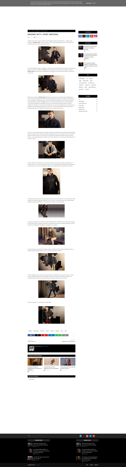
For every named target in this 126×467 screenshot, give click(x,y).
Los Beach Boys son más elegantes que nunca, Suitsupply (51, 367)
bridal (91, 80)
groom (86, 87)
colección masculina (83, 82)
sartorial (52, 330)
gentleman (81, 87)
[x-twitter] (84, 36)
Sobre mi (91, 464)
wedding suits (88, 109)
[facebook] (80, 36)
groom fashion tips (92, 87)
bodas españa (85, 80)
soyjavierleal (31, 37)
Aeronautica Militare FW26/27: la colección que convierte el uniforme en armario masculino (90, 56)
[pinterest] (91, 36)
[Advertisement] (63, 18)
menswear (42, 330)
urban (66, 330)
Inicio (30, 30)
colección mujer (91, 82)
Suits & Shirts (37, 464)
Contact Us (96, 464)
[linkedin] (88, 36)
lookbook (33, 30)
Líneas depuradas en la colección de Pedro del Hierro (67, 367)
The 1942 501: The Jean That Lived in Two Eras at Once (41, 457)
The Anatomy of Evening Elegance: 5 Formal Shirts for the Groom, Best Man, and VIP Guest (90, 65)
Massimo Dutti (36, 330)
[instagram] (95, 36)
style (62, 330)
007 (87, 78)
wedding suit (88, 107)
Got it (94, 3)
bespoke (91, 78)
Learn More (88, 3)
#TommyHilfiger (82, 78)
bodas (80, 80)
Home (87, 464)
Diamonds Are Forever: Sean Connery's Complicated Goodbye (90, 48)
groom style (81, 89)
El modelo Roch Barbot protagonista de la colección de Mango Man (35, 368)
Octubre (47, 330)
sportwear (57, 330)
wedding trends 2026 (88, 111)
